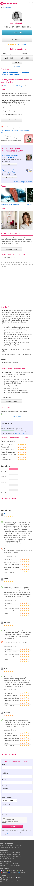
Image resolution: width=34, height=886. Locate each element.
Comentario (6, 804)
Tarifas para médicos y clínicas (9, 847)
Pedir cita (18, 32)
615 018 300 (10, 58)
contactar (17, 63)
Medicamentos (18, 856)
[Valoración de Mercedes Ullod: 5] (12, 44)
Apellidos (5, 773)
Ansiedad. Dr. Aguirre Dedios (10, 204)
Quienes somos (5, 863)
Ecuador (21, 870)
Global (23, 872)
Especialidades (4, 852)
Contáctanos (16, 863)
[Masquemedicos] (8, 3)
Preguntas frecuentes (7, 858)
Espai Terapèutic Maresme (10, 170)
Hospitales (16, 854)
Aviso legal (3, 865)
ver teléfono (11, 157)
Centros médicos (5, 854)
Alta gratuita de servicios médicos (10, 845)
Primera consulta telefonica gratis (14, 86)
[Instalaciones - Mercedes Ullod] (9, 220)
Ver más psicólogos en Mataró (22, 182)
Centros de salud (5, 856)
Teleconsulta (18, 39)
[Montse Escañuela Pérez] (29, 160)
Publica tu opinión (18, 49)
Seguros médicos (17, 852)
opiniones (22, 44)
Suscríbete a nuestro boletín (11, 881)
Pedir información (11, 120)
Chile (4, 870)
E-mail (4, 780)
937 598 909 (25, 58)
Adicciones (17, 74)
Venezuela (14, 872)
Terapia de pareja (7, 74)
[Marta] (2, 515)
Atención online (14, 73)
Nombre (4, 764)
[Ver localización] (17, 414)
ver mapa (17, 66)
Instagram (5, 879)
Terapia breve (24, 73)
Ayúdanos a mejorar (20, 433)
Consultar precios (11, 249)
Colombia (12, 870)
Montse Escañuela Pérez (10, 155)
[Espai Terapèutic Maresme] (29, 171)
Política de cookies (14, 865)
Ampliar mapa (17, 416)
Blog (3, 877)
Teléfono (5, 788)
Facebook (11, 877)
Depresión (4, 73)
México (4, 872)
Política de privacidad (14, 834)
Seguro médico (7, 797)
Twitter (20, 877)
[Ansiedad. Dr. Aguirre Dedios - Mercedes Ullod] (13, 202)
